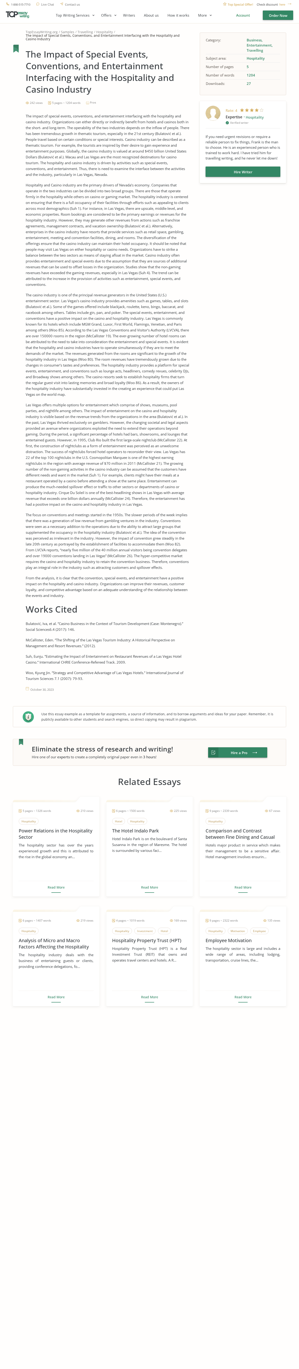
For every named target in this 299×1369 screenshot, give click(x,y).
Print (93, 103)
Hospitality (104, 32)
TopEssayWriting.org (42, 32)
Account (243, 15)
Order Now (278, 15)
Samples (67, 32)
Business (254, 40)
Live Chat (47, 4)
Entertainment (259, 45)
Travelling (85, 32)
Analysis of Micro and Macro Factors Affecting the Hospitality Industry (54, 943)
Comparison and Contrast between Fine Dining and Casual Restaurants (240, 834)
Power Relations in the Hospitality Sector (55, 834)
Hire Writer (243, 172)
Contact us (72, 4)
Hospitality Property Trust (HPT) (146, 940)
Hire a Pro (239, 752)
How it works (178, 15)
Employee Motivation (229, 940)
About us (151, 15)
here (282, 4)
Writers (129, 15)
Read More (56, 887)
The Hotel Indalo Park (135, 831)
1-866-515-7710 (20, 4)
